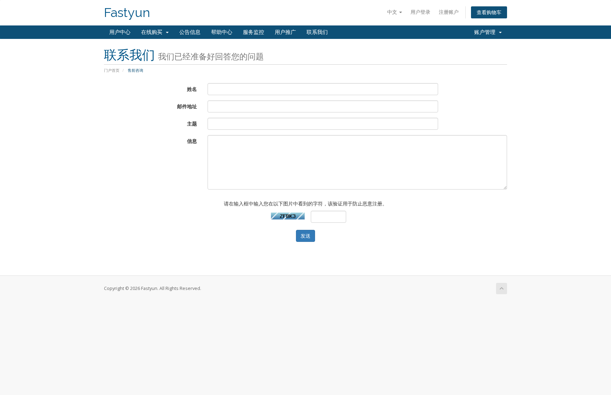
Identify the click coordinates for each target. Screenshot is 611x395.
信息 (192, 141)
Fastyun (127, 12)
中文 (392, 11)
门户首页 (112, 70)
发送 (305, 235)
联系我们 (317, 32)
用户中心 (119, 32)
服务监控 (253, 32)
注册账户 (449, 11)
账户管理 (486, 32)
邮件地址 (187, 106)
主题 (192, 123)
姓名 (192, 89)
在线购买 (153, 32)
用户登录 (420, 11)
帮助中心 (221, 32)
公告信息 (189, 32)
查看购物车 (489, 12)
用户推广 (285, 32)
